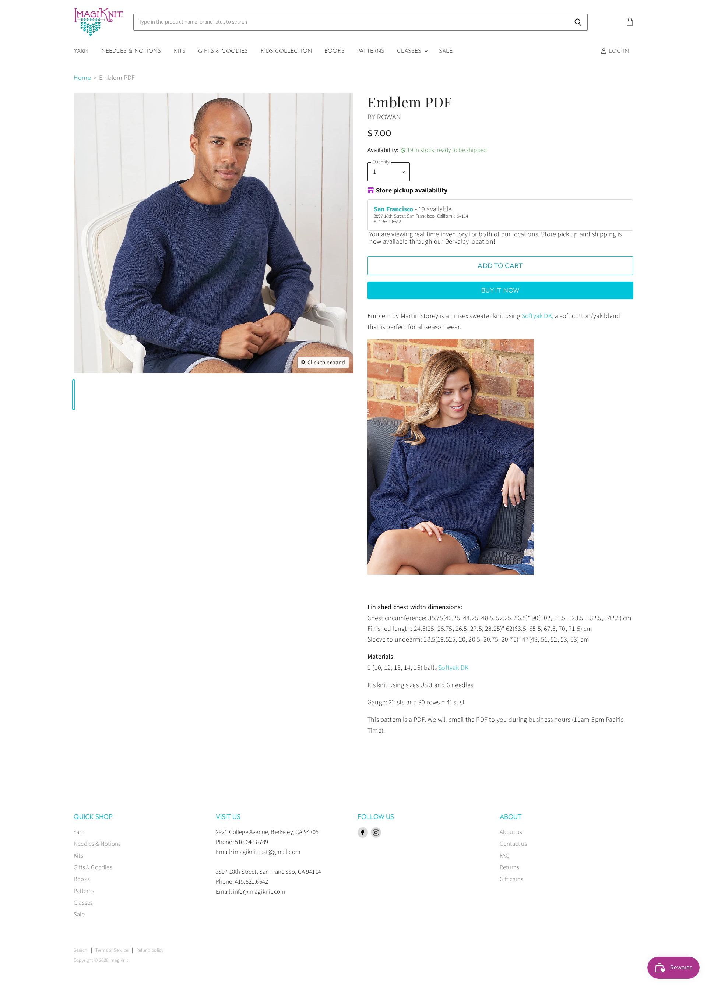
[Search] (578, 22)
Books (334, 51)
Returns (509, 867)
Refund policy (149, 950)
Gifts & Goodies (223, 51)
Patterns (370, 51)
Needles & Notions (131, 51)
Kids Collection (286, 51)
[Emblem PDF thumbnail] (73, 394)
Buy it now (500, 290)
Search (80, 950)
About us (511, 832)
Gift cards (512, 879)
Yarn (81, 51)
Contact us (513, 844)
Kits (180, 51)
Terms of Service (111, 950)
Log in (618, 51)
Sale (446, 51)
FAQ (505, 855)
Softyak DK (453, 667)
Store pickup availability (412, 191)
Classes (410, 51)
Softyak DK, (537, 316)
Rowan (389, 117)
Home (82, 78)
